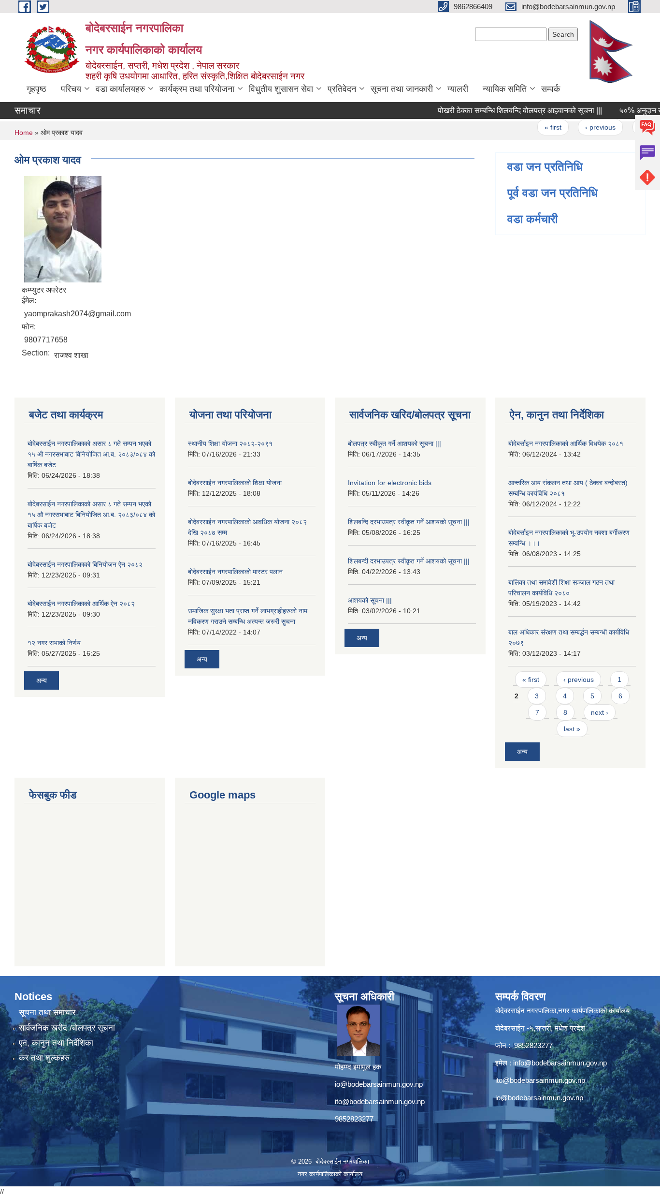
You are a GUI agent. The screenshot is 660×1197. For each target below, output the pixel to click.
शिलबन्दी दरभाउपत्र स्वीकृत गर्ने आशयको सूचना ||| (409, 561)
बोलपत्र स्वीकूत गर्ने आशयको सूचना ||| (394, 443)
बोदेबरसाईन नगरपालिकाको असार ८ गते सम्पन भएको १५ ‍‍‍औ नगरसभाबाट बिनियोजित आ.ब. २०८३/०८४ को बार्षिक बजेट (91, 454)
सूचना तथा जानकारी (402, 89)
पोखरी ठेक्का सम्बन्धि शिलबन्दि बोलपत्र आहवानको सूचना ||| (505, 110)
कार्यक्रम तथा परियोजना (196, 89)
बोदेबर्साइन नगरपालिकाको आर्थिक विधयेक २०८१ (565, 443)
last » (572, 729)
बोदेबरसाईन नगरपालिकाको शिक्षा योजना (235, 483)
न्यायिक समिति (505, 89)
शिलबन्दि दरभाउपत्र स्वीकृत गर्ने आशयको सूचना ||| (409, 522)
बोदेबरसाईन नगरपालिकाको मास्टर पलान (235, 572)
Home (23, 132)
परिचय (71, 89)
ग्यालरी (457, 89)
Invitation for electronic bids (389, 483)
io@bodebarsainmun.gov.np (379, 1084)
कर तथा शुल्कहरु (44, 1058)
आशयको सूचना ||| (370, 600)
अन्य (41, 680)
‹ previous (585, 127)
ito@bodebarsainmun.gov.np (380, 1101)
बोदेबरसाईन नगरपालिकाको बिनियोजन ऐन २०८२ (85, 564)
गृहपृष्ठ (36, 89)
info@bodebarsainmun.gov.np (560, 1063)
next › (599, 712)
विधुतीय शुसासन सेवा (281, 89)
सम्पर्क (550, 89)
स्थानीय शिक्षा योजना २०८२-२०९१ (230, 443)
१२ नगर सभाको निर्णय (54, 643)
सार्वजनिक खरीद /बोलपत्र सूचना (67, 1028)
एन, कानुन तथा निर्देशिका (56, 1043)
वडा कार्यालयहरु (120, 89)
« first (538, 127)
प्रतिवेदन (342, 89)
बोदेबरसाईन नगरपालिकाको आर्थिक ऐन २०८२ (81, 603)
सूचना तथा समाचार (47, 1012)
